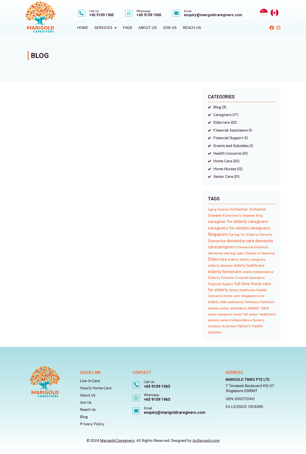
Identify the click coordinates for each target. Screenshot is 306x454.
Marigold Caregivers (117, 441)
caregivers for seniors (228, 228)
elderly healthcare (249, 265)
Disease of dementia (260, 253)
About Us (147, 28)
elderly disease (220, 265)
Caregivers (222, 115)
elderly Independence (258, 272)
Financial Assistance (230, 130)
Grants (234, 290)
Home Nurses (224, 169)
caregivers (258, 221)
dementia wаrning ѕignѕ (226, 253)
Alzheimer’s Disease (238, 215)
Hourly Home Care (96, 388)
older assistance (232, 302)
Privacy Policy (92, 424)
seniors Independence (236, 320)
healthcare (247, 290)
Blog (217, 107)
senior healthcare (262, 314)
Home (82, 28)
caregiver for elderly (227, 221)
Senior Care (223, 176)
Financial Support (228, 138)
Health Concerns (227, 153)
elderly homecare (224, 271)
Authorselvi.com (206, 441)
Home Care (222, 161)
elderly (233, 259)
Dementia (217, 240)
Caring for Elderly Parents (250, 234)
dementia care (240, 240)
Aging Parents (218, 209)
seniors (213, 320)
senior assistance (233, 308)
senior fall (240, 314)
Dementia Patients (252, 247)
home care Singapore (240, 296)
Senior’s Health (250, 326)
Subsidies (215, 332)
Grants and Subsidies (231, 146)
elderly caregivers (252, 259)
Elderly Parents (221, 277)
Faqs (127, 28)
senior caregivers (220, 314)
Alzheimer (239, 209)
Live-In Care (90, 381)
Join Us (170, 28)
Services (103, 28)
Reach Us (192, 28)
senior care (258, 307)
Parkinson (251, 302)
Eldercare (221, 122)
